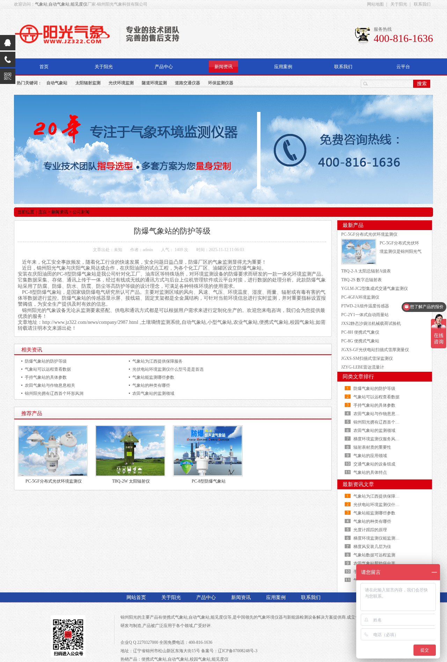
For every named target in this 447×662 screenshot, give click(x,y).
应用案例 (283, 66)
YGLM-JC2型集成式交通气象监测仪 (374, 288)
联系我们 (422, 4)
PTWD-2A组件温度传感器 (365, 306)
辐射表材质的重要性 (372, 447)
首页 (44, 66)
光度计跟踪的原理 (370, 529)
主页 (42, 211)
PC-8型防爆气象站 (209, 481)
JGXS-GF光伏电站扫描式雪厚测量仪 (375, 349)
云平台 (403, 66)
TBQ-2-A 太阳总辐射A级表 (366, 271)
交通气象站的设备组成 (374, 464)
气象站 (41, 4)
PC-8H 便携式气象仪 (360, 332)
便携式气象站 (175, 617)
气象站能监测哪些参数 (153, 377)
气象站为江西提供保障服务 (157, 361)
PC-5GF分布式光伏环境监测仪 (53, 481)
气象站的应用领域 (370, 455)
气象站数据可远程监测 (374, 555)
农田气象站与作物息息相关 (50, 385)
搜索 (422, 83)
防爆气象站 (249, 268)
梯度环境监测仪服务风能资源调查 (384, 438)
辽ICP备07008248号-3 (237, 650)
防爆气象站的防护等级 (46, 361)
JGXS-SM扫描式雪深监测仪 (367, 358)
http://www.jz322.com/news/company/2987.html (90, 322)
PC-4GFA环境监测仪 (360, 297)
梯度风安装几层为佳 (372, 546)
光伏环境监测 (121, 82)
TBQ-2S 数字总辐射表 (361, 279)
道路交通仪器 (187, 82)
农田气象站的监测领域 (153, 393)
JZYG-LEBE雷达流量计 (362, 367)
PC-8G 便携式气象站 (360, 341)
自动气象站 (59, 4)
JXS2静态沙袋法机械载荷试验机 (371, 323)
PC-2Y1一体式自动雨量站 (365, 314)
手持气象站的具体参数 (46, 377)
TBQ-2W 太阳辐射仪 (131, 481)
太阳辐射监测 (88, 82)
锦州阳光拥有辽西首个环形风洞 (54, 393)
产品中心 (164, 66)
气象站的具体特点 (370, 472)
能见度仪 (79, 4)
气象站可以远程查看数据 (48, 369)
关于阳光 (398, 4)
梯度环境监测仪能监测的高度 (380, 538)
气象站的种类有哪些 (151, 385)
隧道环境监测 (154, 82)
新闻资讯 (223, 66)
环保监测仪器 (220, 82)
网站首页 (136, 597)
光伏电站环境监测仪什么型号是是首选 (168, 369)
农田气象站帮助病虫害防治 (378, 563)
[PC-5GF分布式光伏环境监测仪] (358, 251)
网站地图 (375, 4)
